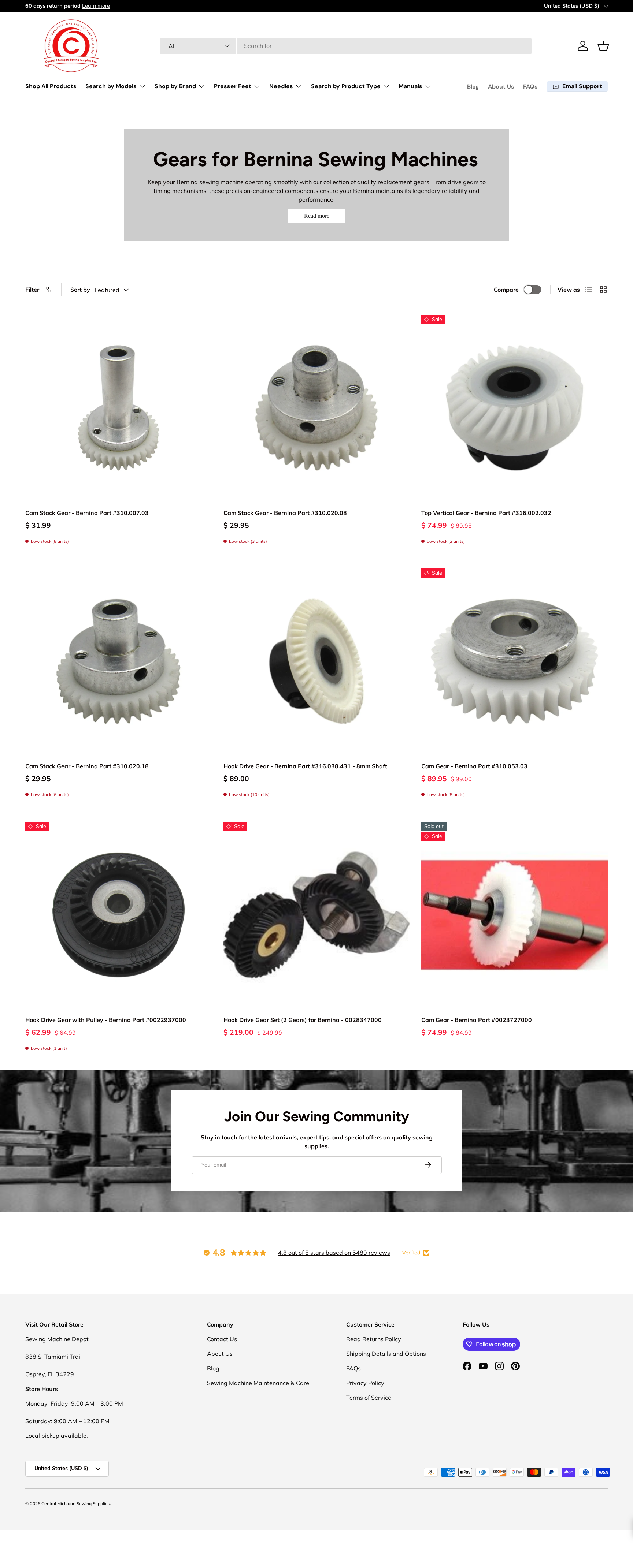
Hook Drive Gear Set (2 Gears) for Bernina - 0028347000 (302, 1019)
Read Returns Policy (373, 1339)
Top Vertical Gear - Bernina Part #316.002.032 (486, 512)
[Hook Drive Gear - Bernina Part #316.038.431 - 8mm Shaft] (316, 661)
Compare (506, 289)
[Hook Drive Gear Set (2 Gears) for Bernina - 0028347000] (316, 915)
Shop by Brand (175, 86)
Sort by (80, 289)
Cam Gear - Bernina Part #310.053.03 (474, 766)
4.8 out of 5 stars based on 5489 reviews (334, 1252)
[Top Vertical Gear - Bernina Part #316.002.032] (514, 408)
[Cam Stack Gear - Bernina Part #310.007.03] (118, 408)
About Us (501, 86)
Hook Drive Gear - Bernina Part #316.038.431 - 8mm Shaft (305, 766)
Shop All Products (51, 86)
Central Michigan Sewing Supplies (75, 1503)
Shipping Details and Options (386, 1353)
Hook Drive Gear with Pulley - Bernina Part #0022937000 (105, 1019)
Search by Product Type (346, 86)
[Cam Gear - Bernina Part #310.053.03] (514, 661)
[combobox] (346, 46)
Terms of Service (368, 1397)
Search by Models (111, 86)
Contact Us (222, 1339)
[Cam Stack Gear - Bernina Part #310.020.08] (316, 408)
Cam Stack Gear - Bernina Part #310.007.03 (87, 512)
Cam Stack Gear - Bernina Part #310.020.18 (87, 766)
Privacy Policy (365, 1383)
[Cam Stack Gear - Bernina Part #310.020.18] (118, 661)
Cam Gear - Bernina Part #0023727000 (476, 1019)
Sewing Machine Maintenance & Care (258, 1383)
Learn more (97, 6)
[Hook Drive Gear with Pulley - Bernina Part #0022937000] (118, 915)
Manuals (410, 86)
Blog (473, 86)
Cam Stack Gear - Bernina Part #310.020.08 (285, 512)
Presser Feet (232, 86)
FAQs (530, 86)
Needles (281, 86)
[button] (603, 46)
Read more (316, 216)
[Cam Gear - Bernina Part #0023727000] (514, 915)
